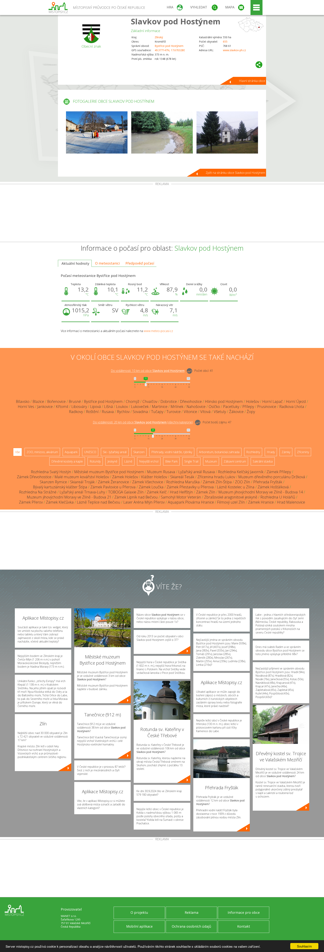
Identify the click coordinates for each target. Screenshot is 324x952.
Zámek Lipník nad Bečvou (136, 497)
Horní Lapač (272, 401)
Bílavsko (22, 401)
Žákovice (236, 411)
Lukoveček (140, 406)
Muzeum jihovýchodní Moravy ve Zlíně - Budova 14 (260, 492)
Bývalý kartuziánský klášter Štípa (60, 486)
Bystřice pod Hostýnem (169, 46)
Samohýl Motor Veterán (181, 497)
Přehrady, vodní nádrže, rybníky (171, 452)
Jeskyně (112, 461)
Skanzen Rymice (53, 481)
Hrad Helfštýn (181, 492)
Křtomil (62, 406)
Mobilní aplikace (139, 926)
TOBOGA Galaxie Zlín (126, 492)
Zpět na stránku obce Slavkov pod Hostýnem (235, 173)
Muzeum (211, 461)
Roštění (92, 411)
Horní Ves (26, 406)
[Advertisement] (162, 213)
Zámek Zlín (205, 492)
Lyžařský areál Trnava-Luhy (82, 492)
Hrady (271, 452)
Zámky (286, 452)
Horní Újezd (296, 401)
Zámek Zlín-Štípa (217, 481)
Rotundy (95, 461)
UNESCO (90, 452)
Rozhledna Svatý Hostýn (51, 471)
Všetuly (220, 411)
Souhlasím (304, 946)
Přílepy (248, 406)
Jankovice (45, 406)
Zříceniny (303, 452)
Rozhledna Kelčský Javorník (240, 471)
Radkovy (76, 411)
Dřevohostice (191, 401)
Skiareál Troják (82, 481)
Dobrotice (168, 401)
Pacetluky (231, 406)
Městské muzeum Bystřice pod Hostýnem (109, 471)
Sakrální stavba (263, 461)
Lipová (95, 406)
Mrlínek (177, 406)
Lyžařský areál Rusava (196, 471)
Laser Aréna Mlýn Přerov (144, 502)
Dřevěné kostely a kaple (67, 461)
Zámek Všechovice (147, 481)
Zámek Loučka (151, 486)
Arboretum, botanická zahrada (219, 452)
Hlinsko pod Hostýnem (224, 401)
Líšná (108, 406)
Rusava (108, 411)
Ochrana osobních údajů (191, 926)
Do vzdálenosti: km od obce (147, 371)
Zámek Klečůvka (60, 502)
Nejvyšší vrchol (148, 461)
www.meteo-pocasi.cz (158, 331)
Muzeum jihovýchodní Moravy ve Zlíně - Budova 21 (69, 497)
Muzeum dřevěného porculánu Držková (271, 476)
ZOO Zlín (242, 481)
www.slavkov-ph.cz (234, 50)
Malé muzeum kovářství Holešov (82, 476)
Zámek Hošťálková (273, 486)
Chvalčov (149, 401)
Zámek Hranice (261, 502)
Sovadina (140, 411)
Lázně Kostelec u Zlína (235, 486)
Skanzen (139, 452)
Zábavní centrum (235, 461)
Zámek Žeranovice (113, 481)
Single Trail (191, 461)
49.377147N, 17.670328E (170, 50)
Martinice (159, 406)
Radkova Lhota (291, 406)
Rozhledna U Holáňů (277, 497)
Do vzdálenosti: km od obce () (143, 422)
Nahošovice (196, 406)
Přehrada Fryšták (267, 481)
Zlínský (159, 37)
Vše (17, 452)
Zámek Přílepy (279, 471)
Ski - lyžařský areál (115, 452)
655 (225, 41)
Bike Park (171, 461)
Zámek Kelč (157, 492)
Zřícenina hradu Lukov (216, 476)
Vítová (205, 411)
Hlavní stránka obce (252, 81)
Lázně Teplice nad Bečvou (98, 502)
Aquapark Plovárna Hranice (191, 502)
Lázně (128, 461)
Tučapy (157, 411)
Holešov (252, 401)
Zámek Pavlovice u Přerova (113, 486)
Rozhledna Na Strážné (37, 492)
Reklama (191, 912)
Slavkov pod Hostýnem (175, 21)
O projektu (139, 912)
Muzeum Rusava (161, 471)
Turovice (173, 411)
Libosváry (79, 406)
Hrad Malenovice (291, 502)
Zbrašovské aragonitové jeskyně (230, 497)
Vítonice (190, 411)
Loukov (122, 406)
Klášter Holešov (154, 476)
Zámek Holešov (125, 476)
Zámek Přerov (31, 502)
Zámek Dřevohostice (34, 476)
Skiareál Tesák (182, 476)
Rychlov (123, 411)
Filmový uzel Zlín (231, 502)
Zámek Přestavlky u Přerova (190, 486)
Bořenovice (56, 401)
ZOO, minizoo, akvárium (42, 452)
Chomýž (132, 401)
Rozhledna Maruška (183, 481)
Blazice (38, 401)
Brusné (75, 401)
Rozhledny (253, 452)
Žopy (251, 411)
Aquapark (71, 452)
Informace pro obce (244, 912)
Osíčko (214, 406)
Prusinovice (266, 406)
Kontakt (243, 926)
